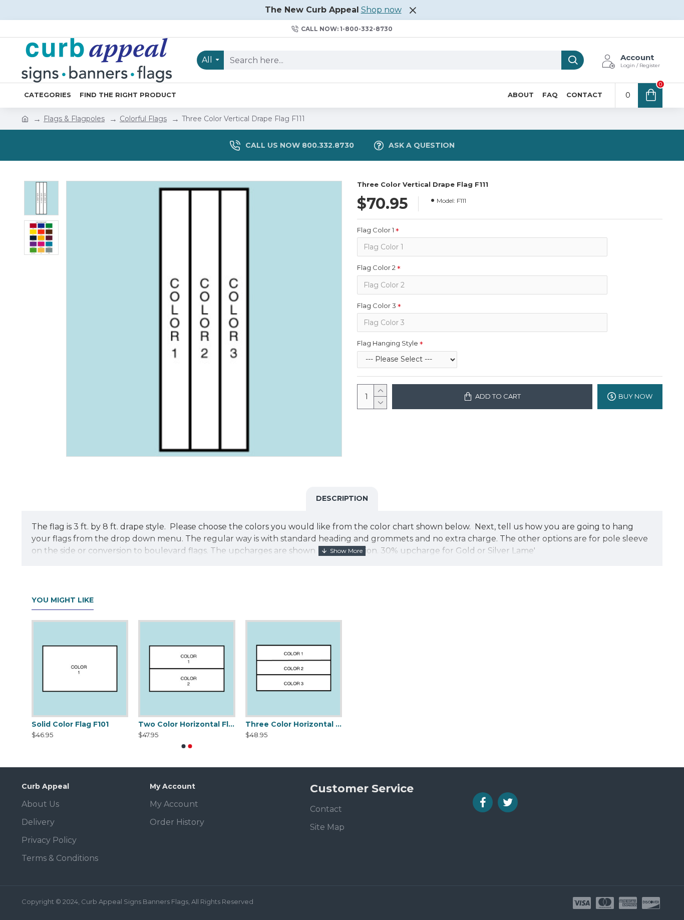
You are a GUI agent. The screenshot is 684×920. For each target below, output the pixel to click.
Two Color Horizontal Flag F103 (272, 724)
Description (342, 498)
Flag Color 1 (375, 230)
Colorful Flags (143, 118)
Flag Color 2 (376, 267)
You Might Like (63, 600)
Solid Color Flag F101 (155, 724)
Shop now (381, 10)
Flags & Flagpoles (74, 118)
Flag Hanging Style (387, 343)
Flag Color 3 (376, 305)
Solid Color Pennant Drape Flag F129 (58, 724)
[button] (184, 746)
